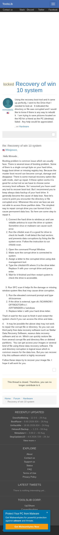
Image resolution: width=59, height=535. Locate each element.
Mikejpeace (11, 150)
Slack (22, 10)
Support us (29, 461)
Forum (17, 398)
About (29, 454)
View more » (29, 440)
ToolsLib (7, 4)
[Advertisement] (29, 43)
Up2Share (30, 505)
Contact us (7, 10)
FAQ (29, 469)
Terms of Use (29, 473)
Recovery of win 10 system (36, 87)
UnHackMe (15, 425)
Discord (30, 10)
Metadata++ (20, 433)
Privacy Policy (29, 477)
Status (29, 465)
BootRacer (16, 421)
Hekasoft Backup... (21, 429)
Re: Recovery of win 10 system (21, 145)
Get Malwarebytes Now (26, 526)
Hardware (24, 126)
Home (8, 398)
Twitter (41, 10)
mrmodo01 (7, 109)
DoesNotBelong (20, 417)
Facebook (53, 10)
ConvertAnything (29, 509)
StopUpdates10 (17, 436)
